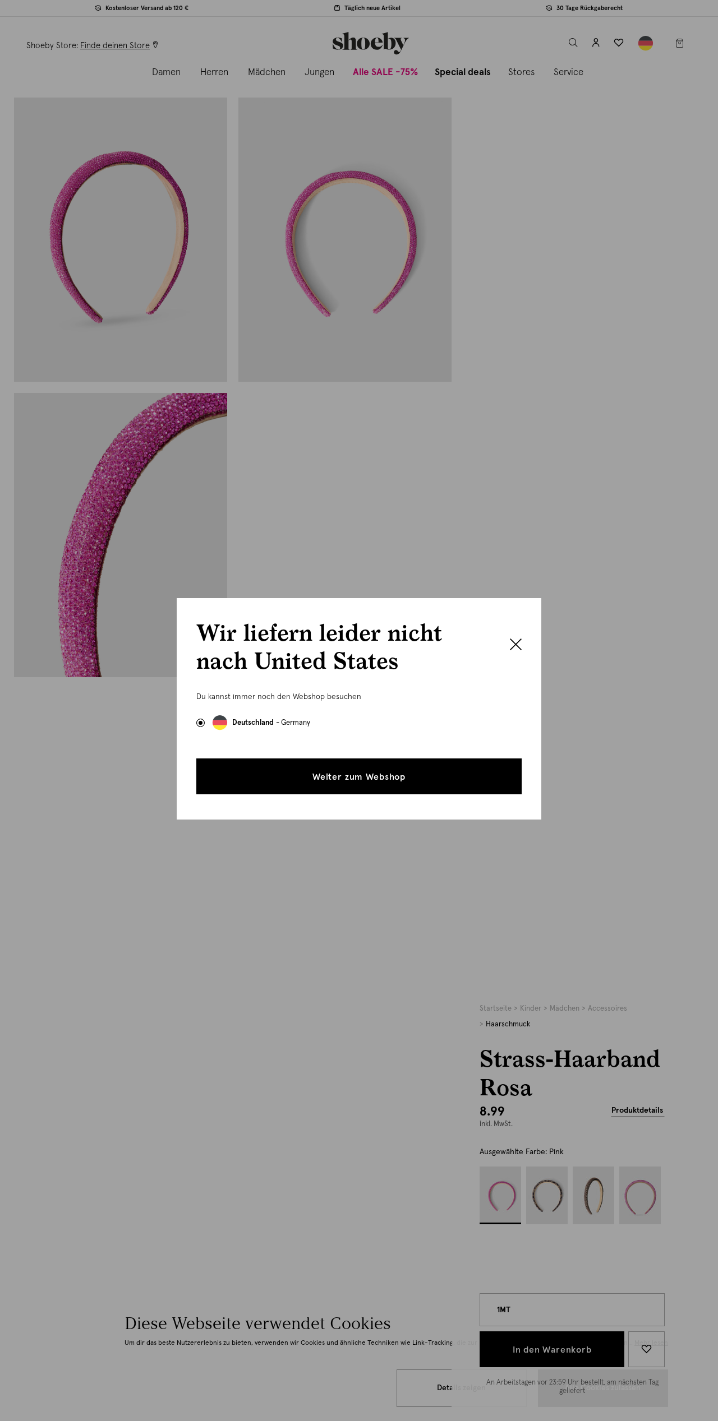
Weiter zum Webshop (359, 776)
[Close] (516, 645)
